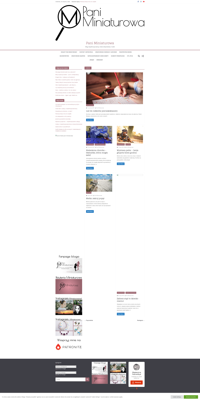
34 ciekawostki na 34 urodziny (63, 116)
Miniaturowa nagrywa (78, 56)
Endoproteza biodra (125, 52)
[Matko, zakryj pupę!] (99, 183)
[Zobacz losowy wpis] (143, 56)
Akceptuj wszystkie (191, 397)
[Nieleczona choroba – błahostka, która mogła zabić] (99, 134)
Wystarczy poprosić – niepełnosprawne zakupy (67, 121)
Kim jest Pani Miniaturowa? (69, 52)
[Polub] (68, 256)
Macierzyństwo (64, 56)
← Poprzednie (89, 320)
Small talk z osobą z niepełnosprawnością (66, 108)
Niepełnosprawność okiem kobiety (98, 56)
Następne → (141, 320)
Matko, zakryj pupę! (95, 198)
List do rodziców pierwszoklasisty (102, 111)
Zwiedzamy (99, 60)
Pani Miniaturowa (100, 43)
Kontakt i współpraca (86, 52)
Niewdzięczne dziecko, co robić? (63, 111)
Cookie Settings (177, 397)
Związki (92, 60)
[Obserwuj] (68, 297)
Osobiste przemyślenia (118, 56)
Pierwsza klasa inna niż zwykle (88, 2)
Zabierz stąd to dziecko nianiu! (127, 300)
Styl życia (130, 56)
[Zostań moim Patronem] (68, 339)
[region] (100, 396)
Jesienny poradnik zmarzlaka (62, 119)
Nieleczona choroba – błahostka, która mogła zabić (97, 153)
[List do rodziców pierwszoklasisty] (114, 88)
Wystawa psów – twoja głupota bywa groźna (127, 151)
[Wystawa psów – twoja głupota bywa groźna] (130, 134)
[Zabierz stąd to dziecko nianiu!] (130, 233)
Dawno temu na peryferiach (62, 126)
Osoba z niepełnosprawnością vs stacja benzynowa (68, 124)
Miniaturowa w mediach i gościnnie (106, 52)
